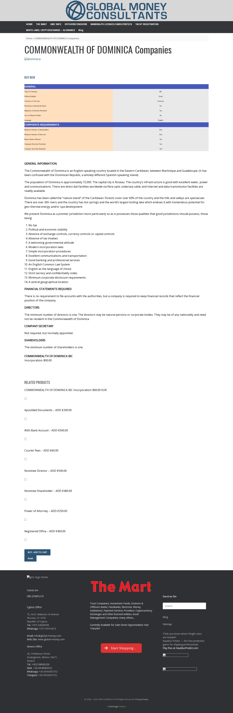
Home (29, 38)
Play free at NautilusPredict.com (180, 648)
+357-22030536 (40, 625)
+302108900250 (40, 664)
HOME (29, 24)
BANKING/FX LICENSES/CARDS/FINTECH (111, 24)
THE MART (41, 24)
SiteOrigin (114, 706)
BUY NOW (29, 77)
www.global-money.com (51, 639)
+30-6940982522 (42, 668)
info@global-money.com (47, 635)
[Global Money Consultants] (116, 10)
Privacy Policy (141, 699)
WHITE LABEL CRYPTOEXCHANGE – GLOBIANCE (50, 30)
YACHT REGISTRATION (146, 24)
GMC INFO (55, 24)
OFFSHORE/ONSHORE (76, 24)
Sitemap (167, 624)
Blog (80, 30)
